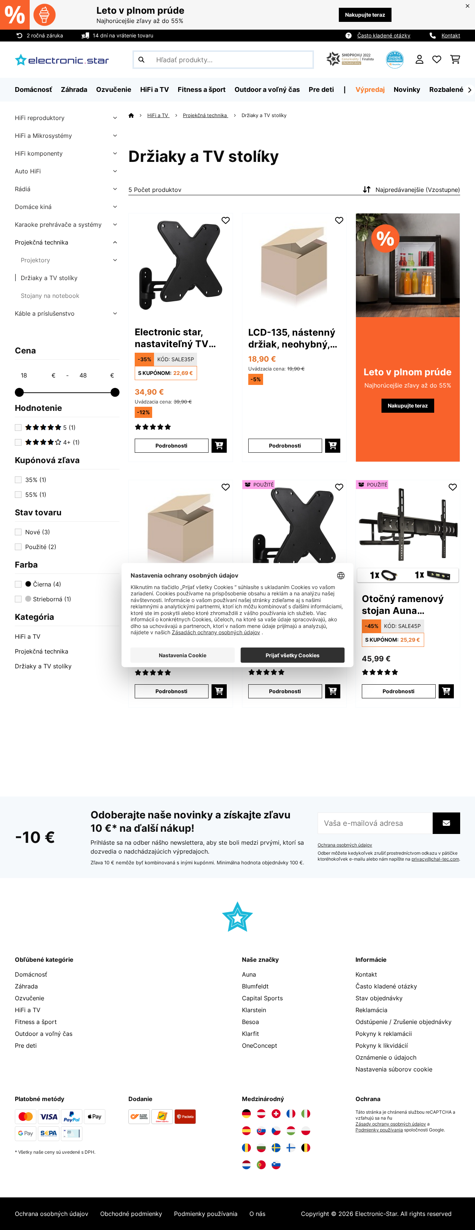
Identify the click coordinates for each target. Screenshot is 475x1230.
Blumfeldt (255, 986)
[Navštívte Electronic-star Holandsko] (246, 1164)
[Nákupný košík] (455, 59)
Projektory (35, 260)
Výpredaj (370, 89)
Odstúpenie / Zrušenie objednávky (404, 1021)
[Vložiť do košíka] (219, 446)
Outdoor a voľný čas (43, 1033)
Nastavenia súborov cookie (394, 1069)
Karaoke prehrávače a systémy (58, 224)
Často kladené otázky (383, 35)
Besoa (250, 1021)
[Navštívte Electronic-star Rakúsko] (261, 1113)
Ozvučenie (29, 998)
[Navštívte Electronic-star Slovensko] (261, 1130)
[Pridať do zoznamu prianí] (226, 220)
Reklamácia (371, 1010)
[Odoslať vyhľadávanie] (141, 59)
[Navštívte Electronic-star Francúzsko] (290, 1113)
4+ (70, 442)
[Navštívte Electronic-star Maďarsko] (290, 1130)
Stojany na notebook (50, 295)
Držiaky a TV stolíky (49, 278)
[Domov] (137, 115)
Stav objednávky (379, 998)
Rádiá (22, 189)
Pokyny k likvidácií (382, 1045)
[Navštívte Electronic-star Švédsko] (276, 1147)
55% (35, 494)
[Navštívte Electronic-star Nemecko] (246, 1113)
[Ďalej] (469, 90)
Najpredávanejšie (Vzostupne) (418, 189)
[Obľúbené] (436, 59)
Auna (249, 974)
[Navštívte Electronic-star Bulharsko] (261, 1147)
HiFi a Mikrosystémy (43, 135)
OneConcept (259, 1045)
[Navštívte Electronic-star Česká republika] (276, 1130)
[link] (181, 265)
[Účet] (419, 59)
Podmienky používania (379, 1130)
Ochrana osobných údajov (345, 845)
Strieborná (51, 599)
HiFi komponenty (39, 153)
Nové (37, 532)
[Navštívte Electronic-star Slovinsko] (276, 1164)
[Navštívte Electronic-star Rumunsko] (246, 1147)
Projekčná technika (41, 242)
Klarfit (250, 1033)
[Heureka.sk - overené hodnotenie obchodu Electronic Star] (395, 59)
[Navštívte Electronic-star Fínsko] (290, 1147)
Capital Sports (262, 998)
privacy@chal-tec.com (435, 859)
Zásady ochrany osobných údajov (391, 1124)
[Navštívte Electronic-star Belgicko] (305, 1147)
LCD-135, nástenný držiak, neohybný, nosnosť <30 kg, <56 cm (291, 338)
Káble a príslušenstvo (45, 313)
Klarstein (254, 1010)
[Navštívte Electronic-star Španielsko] (246, 1130)
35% (35, 479)
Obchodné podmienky (131, 1213)
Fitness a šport (36, 1021)
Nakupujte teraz (365, 14)
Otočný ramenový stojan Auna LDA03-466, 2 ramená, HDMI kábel (408, 604)
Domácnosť (31, 974)
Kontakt (451, 35)
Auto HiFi (28, 171)
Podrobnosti (171, 445)
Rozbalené (446, 89)
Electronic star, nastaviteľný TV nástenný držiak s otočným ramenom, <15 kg (179, 338)
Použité (40, 546)
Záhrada (26, 986)
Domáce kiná (33, 206)
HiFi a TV (27, 636)
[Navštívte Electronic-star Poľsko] (305, 1130)
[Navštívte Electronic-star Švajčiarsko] (276, 1113)
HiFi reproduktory (40, 118)
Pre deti (26, 1045)
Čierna (46, 584)
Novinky (407, 89)
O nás (257, 1213)
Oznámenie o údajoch (386, 1057)
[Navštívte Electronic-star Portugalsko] (261, 1164)
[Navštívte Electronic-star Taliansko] (305, 1113)
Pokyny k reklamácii (384, 1033)
